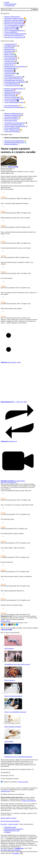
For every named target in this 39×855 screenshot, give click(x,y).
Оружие (10, 64)
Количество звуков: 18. (8, 168)
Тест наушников (15, 25)
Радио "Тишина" (13, 129)
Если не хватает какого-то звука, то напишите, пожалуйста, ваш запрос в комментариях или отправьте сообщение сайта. (19, 789)
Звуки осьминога (9, 680)
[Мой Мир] (17, 624)
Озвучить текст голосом (14, 37)
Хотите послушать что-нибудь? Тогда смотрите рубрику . (19, 628)
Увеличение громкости (15, 18)
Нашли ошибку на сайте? (8, 818)
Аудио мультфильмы (14, 102)
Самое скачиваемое (10, 4)
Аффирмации (12, 93)
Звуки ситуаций (13, 166)
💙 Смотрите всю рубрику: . (14, 782)
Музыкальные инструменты (16, 66)
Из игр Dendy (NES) (13, 78)
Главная (6, 2)
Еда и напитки (11, 58)
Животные (10, 49)
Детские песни (13, 97)
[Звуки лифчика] (13, 645)
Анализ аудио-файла (14, 124)
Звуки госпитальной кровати (13, 696)
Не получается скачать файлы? (10, 821)
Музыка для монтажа (14, 88)
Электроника (11, 63)
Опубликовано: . (6, 772)
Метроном (10, 120)
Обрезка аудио (12, 16)
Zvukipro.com (19, 848)
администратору (6, 791)
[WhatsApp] (14, 624)
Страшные (10, 44)
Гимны (10, 90)
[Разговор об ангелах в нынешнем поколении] (12, 753)
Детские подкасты (14, 99)
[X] (9, 624)
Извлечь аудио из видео (14, 23)
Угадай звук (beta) (12, 117)
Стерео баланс (12, 131)
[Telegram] (7, 624)
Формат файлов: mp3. (7, 173)
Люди (9, 47)
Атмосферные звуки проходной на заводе (17, 664)
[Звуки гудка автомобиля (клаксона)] (13, 709)
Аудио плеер (12, 128)
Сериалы (10, 71)
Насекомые (10, 51)
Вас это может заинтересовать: (10, 632)
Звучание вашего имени (16, 126)
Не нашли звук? (15, 107)
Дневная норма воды (15, 142)
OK (21, 853)
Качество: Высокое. (7, 170)
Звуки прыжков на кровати (12, 726)
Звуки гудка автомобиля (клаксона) (15, 712)
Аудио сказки (11, 100)
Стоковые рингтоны (13, 85)
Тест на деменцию (15, 30)
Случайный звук (9, 5)
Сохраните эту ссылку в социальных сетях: (14, 622)
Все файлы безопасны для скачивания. (13, 794)
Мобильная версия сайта (12, 830)
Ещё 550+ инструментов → (9, 482)
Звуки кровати (8, 741)
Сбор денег (12, 105)
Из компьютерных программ (16, 82)
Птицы (9, 52)
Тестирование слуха (15, 123)
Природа (10, 54)
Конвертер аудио (15, 20)
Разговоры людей (12, 92)
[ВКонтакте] (2, 624)
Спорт (9, 75)
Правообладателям (10, 827)
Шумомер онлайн (15, 22)
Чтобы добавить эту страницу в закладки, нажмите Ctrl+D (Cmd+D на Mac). (19, 814)
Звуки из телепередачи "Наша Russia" (16, 137)
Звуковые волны (13, 115)
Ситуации (10, 61)
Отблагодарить (5, 621)
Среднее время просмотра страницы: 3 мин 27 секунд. (17, 171)
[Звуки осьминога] (13, 677)
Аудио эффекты (12, 83)
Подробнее (15, 853)
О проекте (7, 832)
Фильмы (9, 70)
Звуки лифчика (9, 648)
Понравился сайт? (7, 616)
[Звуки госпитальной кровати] (13, 693)
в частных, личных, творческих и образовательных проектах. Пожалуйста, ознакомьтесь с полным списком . (18, 799)
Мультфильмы (11, 68)
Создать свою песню (15, 33)
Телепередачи (11, 73)
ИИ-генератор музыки (14, 35)
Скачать (3, 197)
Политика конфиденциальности (11, 850)
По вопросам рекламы (15, 140)
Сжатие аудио (13, 27)
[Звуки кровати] (12, 738)
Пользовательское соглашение (13, 829)
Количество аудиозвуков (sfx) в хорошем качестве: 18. (17, 769)
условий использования (28, 800)
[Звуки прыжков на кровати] (12, 723)
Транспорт (10, 59)
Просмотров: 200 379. (7, 775)
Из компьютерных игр (14, 80)
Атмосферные (11, 46)
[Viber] (12, 624)
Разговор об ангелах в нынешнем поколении (18, 756)
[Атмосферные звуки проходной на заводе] (13, 661)
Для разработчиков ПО (14, 77)
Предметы (10, 56)
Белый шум (11, 28)
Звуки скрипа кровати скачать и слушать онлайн (18, 150)
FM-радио (11, 95)
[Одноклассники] (4, 624)
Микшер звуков (14, 113)
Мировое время (11, 144)
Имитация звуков (12, 118)
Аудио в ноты (10, 32)
